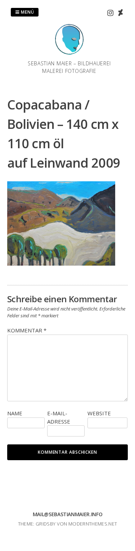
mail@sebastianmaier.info (68, 514)
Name (14, 413)
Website (99, 413)
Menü (26, 12)
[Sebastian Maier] (69, 55)
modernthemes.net (92, 523)
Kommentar (26, 330)
